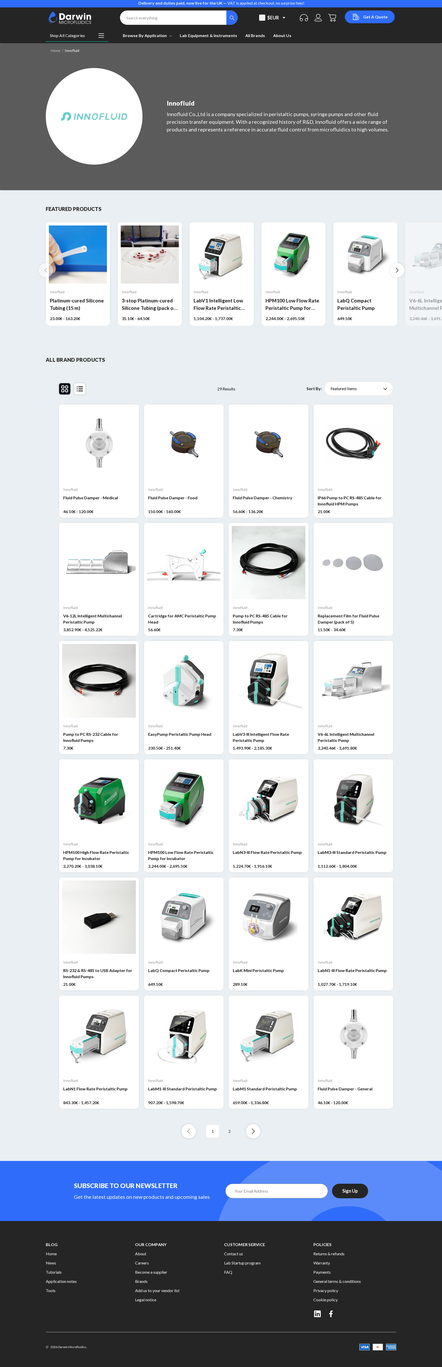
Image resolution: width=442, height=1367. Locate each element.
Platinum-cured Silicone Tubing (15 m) (77, 304)
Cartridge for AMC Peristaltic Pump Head (182, 618)
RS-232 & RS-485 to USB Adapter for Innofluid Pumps (97, 973)
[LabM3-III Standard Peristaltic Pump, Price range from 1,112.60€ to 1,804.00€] (353, 799)
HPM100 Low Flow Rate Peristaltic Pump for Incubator (292, 305)
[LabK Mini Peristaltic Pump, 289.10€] (268, 917)
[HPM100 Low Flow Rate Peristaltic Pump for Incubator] (293, 254)
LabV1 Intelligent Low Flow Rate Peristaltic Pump (218, 305)
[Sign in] (318, 18)
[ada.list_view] (79, 388)
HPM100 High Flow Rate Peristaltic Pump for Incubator (96, 855)
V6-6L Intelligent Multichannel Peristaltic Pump (346, 737)
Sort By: (314, 389)
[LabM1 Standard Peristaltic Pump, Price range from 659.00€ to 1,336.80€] (268, 1035)
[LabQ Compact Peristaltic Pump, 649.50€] (184, 917)
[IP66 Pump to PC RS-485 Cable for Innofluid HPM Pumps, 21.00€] (353, 444)
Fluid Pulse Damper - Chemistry (262, 497)
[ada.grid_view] (64, 388)
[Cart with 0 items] (332, 18)
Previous (46, 270)
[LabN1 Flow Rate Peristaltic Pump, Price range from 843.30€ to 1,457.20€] (99, 1035)
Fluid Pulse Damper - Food (172, 497)
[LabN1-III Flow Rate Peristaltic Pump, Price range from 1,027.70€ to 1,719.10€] (353, 917)
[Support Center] (304, 18)
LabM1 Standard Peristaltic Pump (265, 1088)
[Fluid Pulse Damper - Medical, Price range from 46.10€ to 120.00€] (99, 444)
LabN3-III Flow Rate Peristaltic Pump (267, 852)
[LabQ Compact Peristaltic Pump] (365, 254)
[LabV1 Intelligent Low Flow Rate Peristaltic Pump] (222, 254)
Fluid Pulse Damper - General (345, 1088)
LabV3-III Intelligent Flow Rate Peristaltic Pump (261, 737)
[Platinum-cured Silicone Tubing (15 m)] (78, 254)
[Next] (253, 1131)
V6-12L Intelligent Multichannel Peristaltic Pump (92, 618)
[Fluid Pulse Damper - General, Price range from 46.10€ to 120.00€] (353, 1035)
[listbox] (358, 388)
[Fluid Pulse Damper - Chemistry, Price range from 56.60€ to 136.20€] (268, 444)
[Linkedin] (317, 1314)
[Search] (232, 17)
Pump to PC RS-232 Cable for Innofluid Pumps (90, 737)
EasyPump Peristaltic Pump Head (179, 734)
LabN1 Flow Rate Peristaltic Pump (95, 1088)
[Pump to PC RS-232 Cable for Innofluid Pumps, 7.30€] (99, 681)
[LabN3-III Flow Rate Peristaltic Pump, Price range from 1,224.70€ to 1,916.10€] (268, 799)
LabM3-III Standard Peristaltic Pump (352, 852)
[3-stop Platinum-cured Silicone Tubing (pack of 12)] (150, 254)
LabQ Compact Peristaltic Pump (356, 304)
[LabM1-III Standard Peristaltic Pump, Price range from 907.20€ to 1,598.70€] (184, 1035)
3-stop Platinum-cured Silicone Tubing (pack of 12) (148, 305)
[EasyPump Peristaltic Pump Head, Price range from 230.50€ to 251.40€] (184, 681)
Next (397, 270)
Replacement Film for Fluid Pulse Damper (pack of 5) (348, 618)
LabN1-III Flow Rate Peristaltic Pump (352, 970)
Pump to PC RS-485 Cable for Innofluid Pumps (260, 618)
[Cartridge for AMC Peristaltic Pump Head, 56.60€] (184, 563)
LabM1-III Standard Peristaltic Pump (182, 1088)
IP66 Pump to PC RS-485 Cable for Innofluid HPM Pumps (350, 500)
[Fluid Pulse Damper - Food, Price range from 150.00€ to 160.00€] (184, 444)
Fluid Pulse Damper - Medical (90, 497)
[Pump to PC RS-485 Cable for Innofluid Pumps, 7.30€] (268, 563)
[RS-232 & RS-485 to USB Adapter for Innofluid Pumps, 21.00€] (99, 917)
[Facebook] (331, 1314)
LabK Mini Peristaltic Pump (258, 970)
